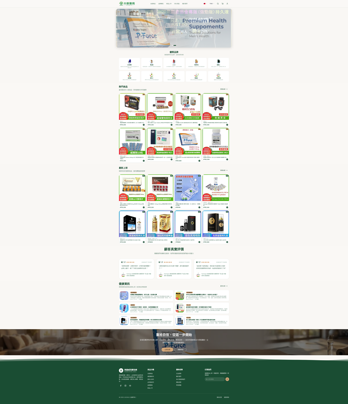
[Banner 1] (172, 45)
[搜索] (218, 3)
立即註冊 (167, 350)
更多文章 (222, 286)
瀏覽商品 (180, 350)
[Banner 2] (175, 45)
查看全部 (222, 89)
